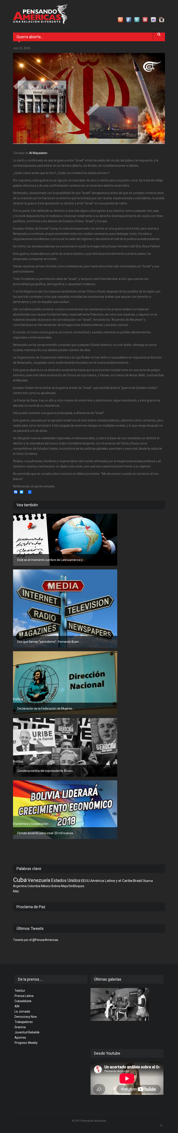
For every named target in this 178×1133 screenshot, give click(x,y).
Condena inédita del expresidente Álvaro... (46, 771)
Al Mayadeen (38, 153)
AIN (17, 1006)
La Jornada (22, 1011)
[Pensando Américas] (40, 14)
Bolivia (55, 886)
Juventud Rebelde (27, 1032)
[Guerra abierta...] (89, 98)
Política (18, 550)
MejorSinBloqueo (72, 886)
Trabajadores (24, 1022)
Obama (148, 881)
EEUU (85, 880)
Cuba (20, 879)
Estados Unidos (65, 880)
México (46, 886)
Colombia (33, 886)
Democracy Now (26, 1016)
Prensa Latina (24, 996)
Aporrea (20, 1037)
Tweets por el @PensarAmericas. (36, 940)
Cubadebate (23, 1001)
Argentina (20, 886)
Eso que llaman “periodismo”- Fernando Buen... (49, 641)
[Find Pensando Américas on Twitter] (137, 20)
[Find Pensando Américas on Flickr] (154, 20)
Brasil (137, 880)
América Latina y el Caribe (111, 880)
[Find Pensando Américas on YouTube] (145, 20)
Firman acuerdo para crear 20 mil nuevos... (46, 833)
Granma (20, 1027)
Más (16, 891)
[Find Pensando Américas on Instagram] (162, 20)
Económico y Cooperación (30, 823)
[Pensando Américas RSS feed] (121, 20)
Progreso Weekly (26, 1042)
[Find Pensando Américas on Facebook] (129, 20)
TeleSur (20, 990)
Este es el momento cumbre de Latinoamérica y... (50, 560)
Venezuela (39, 880)
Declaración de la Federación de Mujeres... (45, 708)
